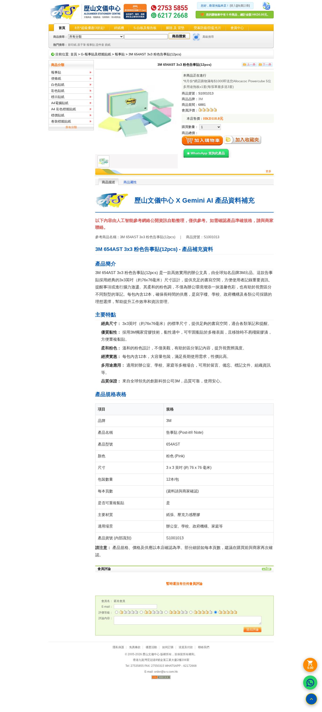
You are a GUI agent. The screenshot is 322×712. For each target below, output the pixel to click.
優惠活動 (151, 647)
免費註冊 (243, 5)
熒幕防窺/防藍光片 (207, 28)
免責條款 (134, 647)
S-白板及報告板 (145, 28)
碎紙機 (119, 28)
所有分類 (71, 127)
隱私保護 (118, 647)
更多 (268, 171)
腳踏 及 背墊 (175, 28)
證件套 (100, 44)
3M (200, 99)
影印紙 (72, 44)
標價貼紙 (57, 115)
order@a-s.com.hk (166, 671)
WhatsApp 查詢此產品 (208, 153)
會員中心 (237, 28)
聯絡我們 (203, 647)
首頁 (62, 28)
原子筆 (81, 44)
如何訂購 (167, 647)
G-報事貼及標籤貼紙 (96, 54)
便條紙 (56, 78)
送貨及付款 (186, 647)
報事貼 (91, 44)
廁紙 (108, 44)
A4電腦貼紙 (59, 103)
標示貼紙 (57, 97)
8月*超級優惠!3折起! (90, 28)
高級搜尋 (208, 36)
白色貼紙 (57, 84)
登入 (233, 5)
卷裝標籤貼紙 (61, 121)
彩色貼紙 (57, 91)
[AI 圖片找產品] (196, 37)
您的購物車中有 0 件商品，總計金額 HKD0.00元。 (238, 14)
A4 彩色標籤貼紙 (63, 109)
